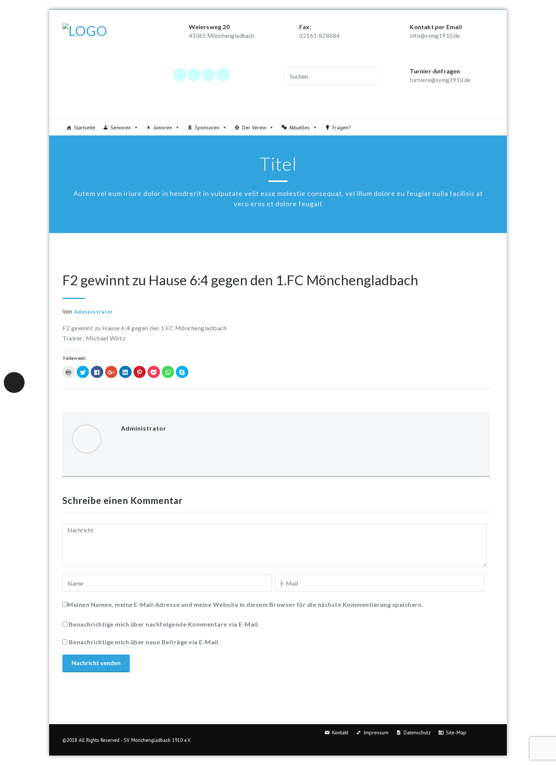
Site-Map (456, 732)
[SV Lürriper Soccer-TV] (223, 74)
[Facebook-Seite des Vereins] (179, 74)
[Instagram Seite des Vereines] (194, 74)
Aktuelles (299, 127)
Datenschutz (417, 732)
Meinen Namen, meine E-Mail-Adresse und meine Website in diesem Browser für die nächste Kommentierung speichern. (245, 604)
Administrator (93, 312)
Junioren (163, 127)
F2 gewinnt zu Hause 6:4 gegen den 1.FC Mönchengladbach (240, 280)
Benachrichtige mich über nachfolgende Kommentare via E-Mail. (164, 624)
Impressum (375, 732)
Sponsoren (207, 127)
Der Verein (254, 127)
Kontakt (340, 732)
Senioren (120, 127)
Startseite (84, 127)
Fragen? (341, 127)
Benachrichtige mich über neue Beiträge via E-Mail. (144, 641)
